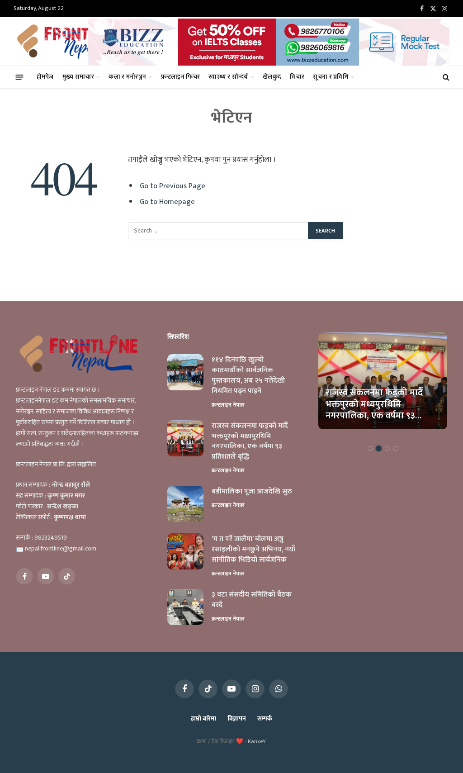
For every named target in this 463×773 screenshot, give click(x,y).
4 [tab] (396, 448)
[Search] (445, 77)
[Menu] (20, 76)
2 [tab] (378, 448)
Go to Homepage (167, 201)
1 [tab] (370, 448)
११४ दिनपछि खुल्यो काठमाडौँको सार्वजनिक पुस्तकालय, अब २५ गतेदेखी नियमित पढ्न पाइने (248, 376)
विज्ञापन (236, 718)
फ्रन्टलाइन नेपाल (228, 404)
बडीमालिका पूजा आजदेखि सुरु (252, 492)
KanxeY (256, 741)
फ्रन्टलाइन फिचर (180, 76)
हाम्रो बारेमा (203, 718)
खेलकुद (272, 76)
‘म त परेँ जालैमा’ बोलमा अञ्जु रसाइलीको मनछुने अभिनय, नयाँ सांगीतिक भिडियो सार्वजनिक (253, 549)
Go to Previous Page (172, 186)
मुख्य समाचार (78, 76)
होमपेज (45, 76)
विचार (297, 76)
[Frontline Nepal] (72, 41)
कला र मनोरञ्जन (127, 76)
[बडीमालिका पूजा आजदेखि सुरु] (185, 504)
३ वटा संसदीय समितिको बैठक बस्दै (252, 600)
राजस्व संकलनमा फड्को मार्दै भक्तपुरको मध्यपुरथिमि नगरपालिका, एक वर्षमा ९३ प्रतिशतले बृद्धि (250, 442)
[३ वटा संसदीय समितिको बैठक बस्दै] (185, 607)
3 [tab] (387, 448)
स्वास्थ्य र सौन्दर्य (228, 76)
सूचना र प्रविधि (331, 76)
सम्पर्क (264, 718)
